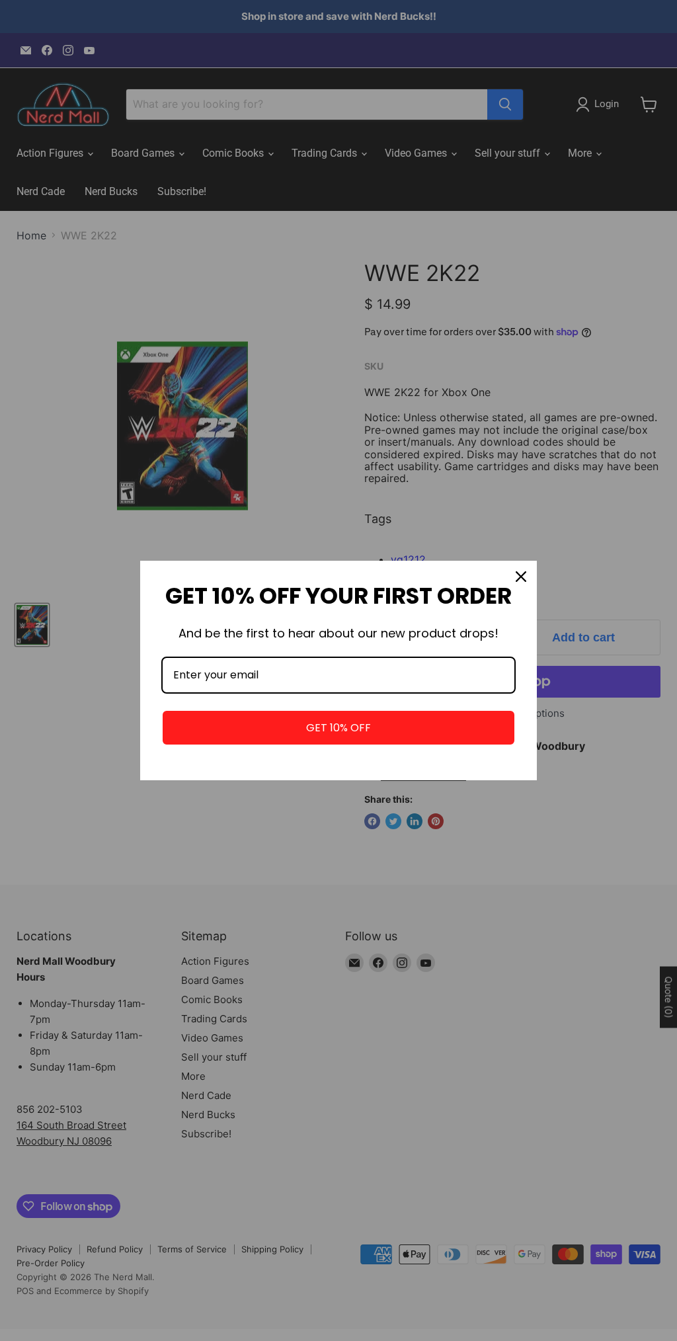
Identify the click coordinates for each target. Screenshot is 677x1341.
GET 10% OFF (338, 727)
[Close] (521, 576)
